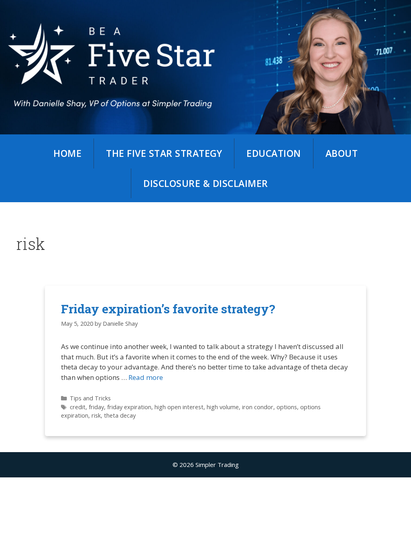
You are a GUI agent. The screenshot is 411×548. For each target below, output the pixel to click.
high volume (223, 407)
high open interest (179, 407)
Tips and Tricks (90, 398)
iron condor (257, 407)
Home (67, 153)
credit (77, 407)
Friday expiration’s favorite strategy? (168, 309)
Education (273, 153)
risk (96, 415)
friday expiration (129, 407)
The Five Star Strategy (164, 153)
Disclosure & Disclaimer (205, 183)
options (287, 407)
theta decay (120, 415)
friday (96, 407)
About (342, 153)
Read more (145, 377)
